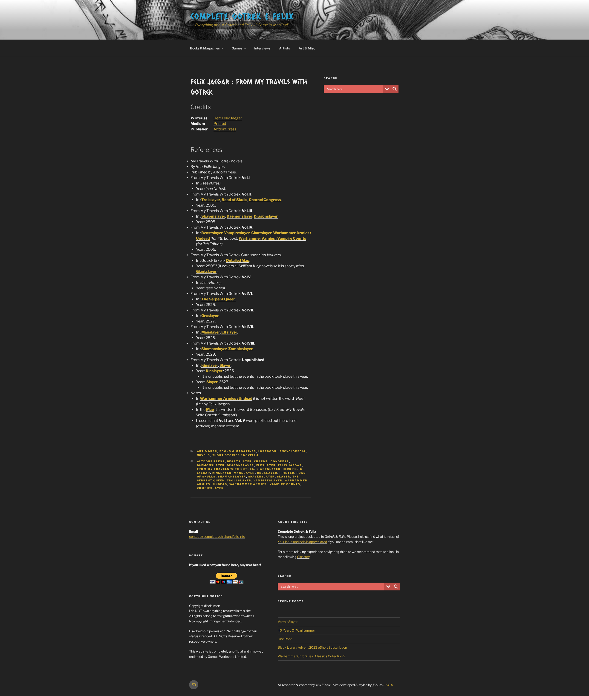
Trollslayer (210, 200)
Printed (220, 123)
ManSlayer (244, 473)
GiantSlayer (269, 469)
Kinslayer (209, 365)
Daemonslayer (239, 216)
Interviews (262, 48)
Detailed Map (237, 260)
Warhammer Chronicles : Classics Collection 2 (311, 656)
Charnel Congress (265, 200)
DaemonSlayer (211, 465)
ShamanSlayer (232, 476)
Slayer (225, 365)
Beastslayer (212, 233)
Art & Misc (307, 48)
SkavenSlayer (261, 476)
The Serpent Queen (218, 299)
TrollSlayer (239, 480)
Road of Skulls (234, 200)
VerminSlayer (287, 622)
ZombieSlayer (210, 488)
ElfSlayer (266, 465)
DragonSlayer (240, 465)
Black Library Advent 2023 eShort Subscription (312, 647)
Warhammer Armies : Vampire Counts (272, 238)
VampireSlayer (268, 480)
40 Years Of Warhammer (296, 630)
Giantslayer (261, 233)
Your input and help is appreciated (302, 542)
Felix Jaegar (290, 465)
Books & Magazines (205, 48)
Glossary (303, 557)
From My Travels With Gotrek (225, 469)
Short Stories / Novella (235, 455)
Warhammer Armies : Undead (226, 398)
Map (210, 409)
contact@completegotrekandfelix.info (217, 536)
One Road (285, 639)
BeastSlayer (239, 461)
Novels (203, 455)
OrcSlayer (267, 473)
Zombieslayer (240, 349)
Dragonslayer (266, 216)
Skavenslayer (213, 216)
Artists (284, 48)
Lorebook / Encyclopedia (282, 451)
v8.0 (389, 685)
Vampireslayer (237, 233)
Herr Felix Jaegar (228, 118)
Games (237, 48)
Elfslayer (229, 332)
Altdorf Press (225, 129)
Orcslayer (210, 315)
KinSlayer (222, 473)
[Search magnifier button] (394, 89)
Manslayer (210, 332)
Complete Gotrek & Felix (242, 16)
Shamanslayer (214, 349)
